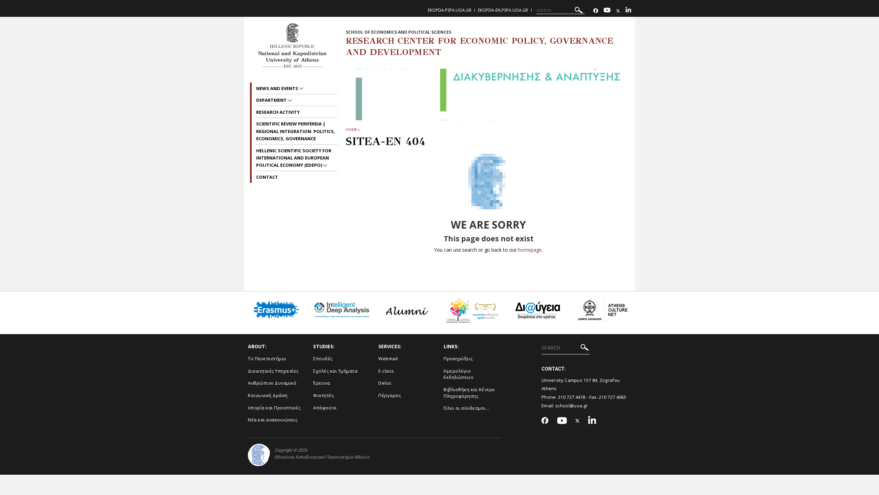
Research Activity (278, 112)
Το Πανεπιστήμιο (267, 358)
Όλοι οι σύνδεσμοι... (466, 408)
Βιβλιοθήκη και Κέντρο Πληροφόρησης (469, 392)
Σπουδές (323, 358)
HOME (351, 129)
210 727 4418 (571, 397)
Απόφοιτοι (325, 408)
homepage (529, 249)
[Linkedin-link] (628, 11)
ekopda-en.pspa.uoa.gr (503, 10)
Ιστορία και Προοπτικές (274, 408)
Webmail (388, 358)
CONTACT (267, 177)
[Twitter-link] (618, 11)
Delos (384, 383)
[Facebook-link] (595, 11)
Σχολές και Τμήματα (335, 371)
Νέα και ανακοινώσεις (272, 420)
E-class (386, 371)
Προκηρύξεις (458, 358)
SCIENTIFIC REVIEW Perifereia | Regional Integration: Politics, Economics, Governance (295, 131)
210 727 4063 (612, 397)
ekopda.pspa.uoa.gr (449, 10)
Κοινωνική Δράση (268, 395)
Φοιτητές (323, 395)
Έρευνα (321, 383)
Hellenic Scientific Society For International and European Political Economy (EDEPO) (293, 157)
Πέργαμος (389, 395)
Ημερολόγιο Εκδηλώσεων (458, 374)
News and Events (277, 88)
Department (272, 100)
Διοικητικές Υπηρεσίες (273, 371)
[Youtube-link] (607, 11)
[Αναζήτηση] (579, 11)
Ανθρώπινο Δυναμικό (272, 383)
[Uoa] (259, 455)
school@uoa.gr (571, 406)
